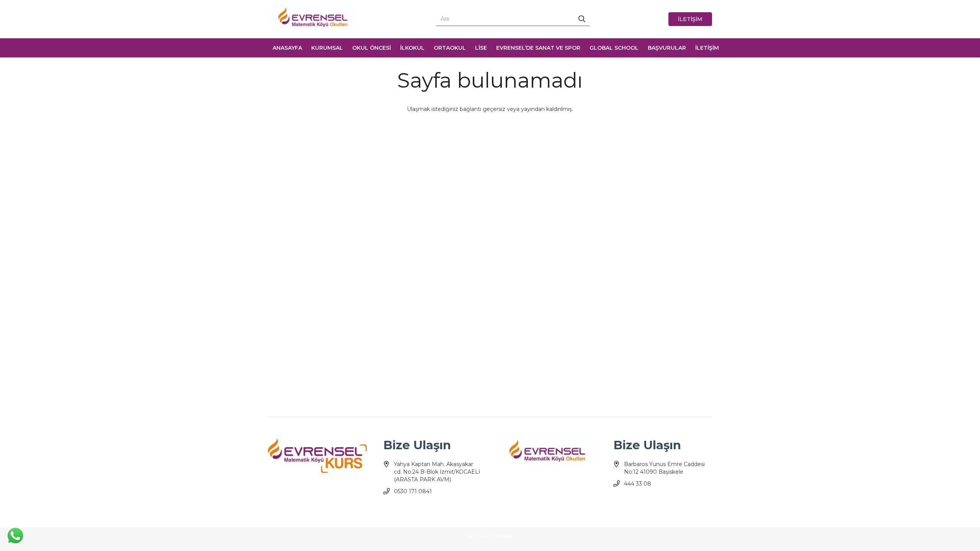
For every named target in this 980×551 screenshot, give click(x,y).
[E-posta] (430, 510)
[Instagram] (416, 510)
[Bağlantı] (313, 17)
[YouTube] (403, 510)
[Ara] (581, 19)
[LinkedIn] (443, 510)
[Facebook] (390, 510)
